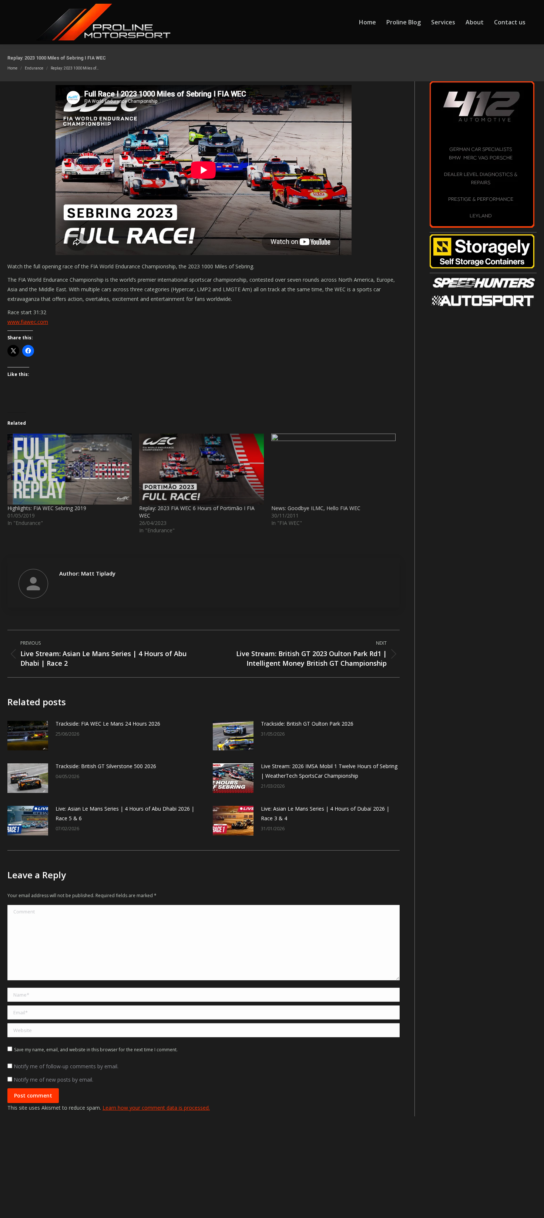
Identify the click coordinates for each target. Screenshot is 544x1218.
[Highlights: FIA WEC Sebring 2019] (69, 469)
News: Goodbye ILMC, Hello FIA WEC (315, 508)
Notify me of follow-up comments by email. (66, 1066)
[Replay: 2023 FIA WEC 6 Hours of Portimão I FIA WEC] (201, 469)
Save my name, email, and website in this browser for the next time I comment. (96, 1049)
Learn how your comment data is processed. (156, 1107)
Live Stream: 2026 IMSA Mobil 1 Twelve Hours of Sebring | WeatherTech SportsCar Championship (329, 771)
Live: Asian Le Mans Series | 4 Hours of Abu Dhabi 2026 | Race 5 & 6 (125, 813)
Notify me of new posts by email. (53, 1079)
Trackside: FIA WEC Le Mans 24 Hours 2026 (108, 723)
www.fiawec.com (27, 321)
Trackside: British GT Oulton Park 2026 (307, 723)
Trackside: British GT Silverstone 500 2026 (106, 766)
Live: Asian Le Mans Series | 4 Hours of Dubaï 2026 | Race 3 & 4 (325, 813)
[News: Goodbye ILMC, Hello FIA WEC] (333, 469)
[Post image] (27, 735)
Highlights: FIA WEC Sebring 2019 (46, 508)
